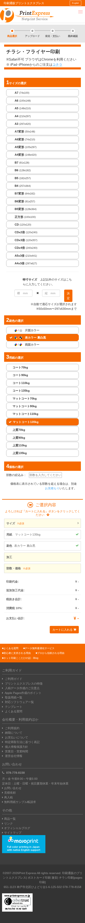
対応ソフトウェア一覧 (19, 702)
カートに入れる (62, 629)
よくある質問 (11, 648)
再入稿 (8, 797)
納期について (13, 732)
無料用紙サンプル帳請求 (20, 802)
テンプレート (13, 706)
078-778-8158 (15, 772)
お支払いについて (16, 737)
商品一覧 (10, 818)
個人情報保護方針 (16, 746)
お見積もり (52, 488)
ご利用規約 (11, 728)
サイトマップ (12, 832)
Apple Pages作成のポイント (22, 693)
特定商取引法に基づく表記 (22, 742)
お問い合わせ (12, 788)
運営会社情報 (13, 756)
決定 (68, 296)
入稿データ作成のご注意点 (22, 688)
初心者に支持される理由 (17, 653)
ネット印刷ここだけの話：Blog (21, 658)
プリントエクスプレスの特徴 (23, 683)
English (75, 3)
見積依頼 (10, 792)
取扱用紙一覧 (13, 697)
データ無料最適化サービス (39, 648)
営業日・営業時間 (16, 751)
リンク (8, 823)
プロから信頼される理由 (50, 653)
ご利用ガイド (13, 678)
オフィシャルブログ (17, 828)
